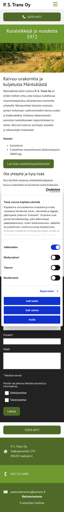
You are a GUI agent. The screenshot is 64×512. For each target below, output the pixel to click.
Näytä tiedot (47, 291)
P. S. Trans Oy (16, 4)
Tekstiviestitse (18, 399)
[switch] (55, 257)
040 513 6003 (20, 474)
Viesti (6, 349)
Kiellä (32, 319)
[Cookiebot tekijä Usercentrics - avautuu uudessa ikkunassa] (46, 190)
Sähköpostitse (18, 392)
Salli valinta (32, 310)
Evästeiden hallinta (32, 503)
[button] (32, 17)
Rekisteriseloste (32, 496)
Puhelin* (8, 335)
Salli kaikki (32, 300)
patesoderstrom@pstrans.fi (28, 492)
